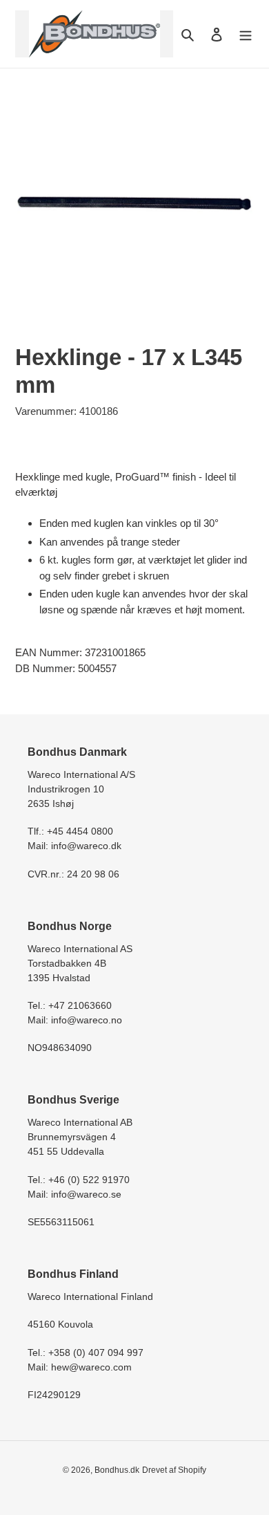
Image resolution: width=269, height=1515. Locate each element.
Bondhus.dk (116, 1470)
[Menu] (245, 34)
